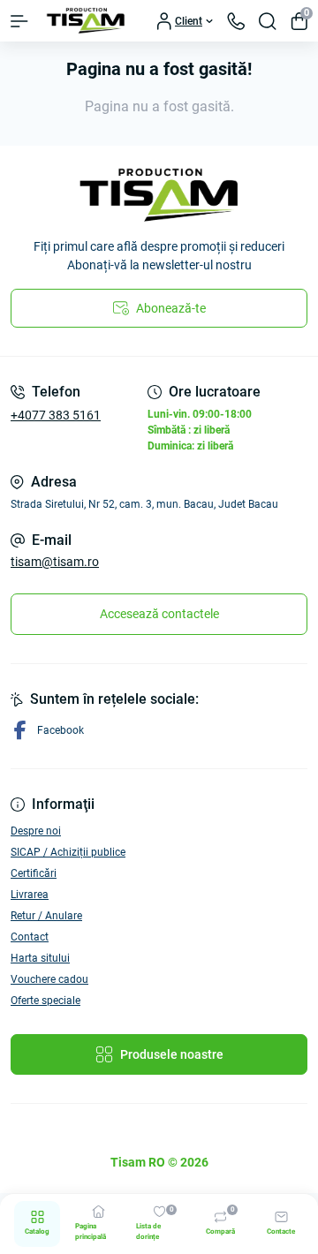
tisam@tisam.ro (55, 562)
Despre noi (36, 831)
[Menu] (19, 21)
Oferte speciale (45, 1000)
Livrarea (30, 894)
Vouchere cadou (49, 979)
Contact (30, 937)
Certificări (34, 873)
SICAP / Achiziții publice (68, 852)
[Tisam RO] (159, 195)
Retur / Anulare (46, 916)
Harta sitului (40, 958)
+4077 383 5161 (56, 415)
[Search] (267, 21)
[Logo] (85, 20)
